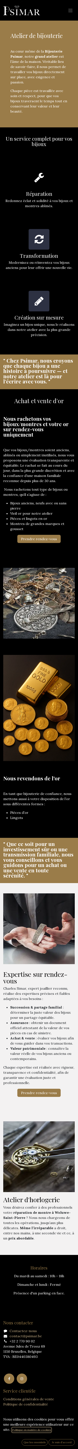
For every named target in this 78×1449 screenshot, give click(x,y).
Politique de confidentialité (25, 1404)
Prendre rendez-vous (39, 539)
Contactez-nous (23, 1331)
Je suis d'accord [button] (62, 1442)
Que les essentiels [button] (35, 1442)
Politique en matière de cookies (31, 1429)
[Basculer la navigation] (70, 10)
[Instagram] (22, 1379)
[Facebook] (9, 1379)
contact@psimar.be (26, 1336)
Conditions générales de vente (28, 1399)
